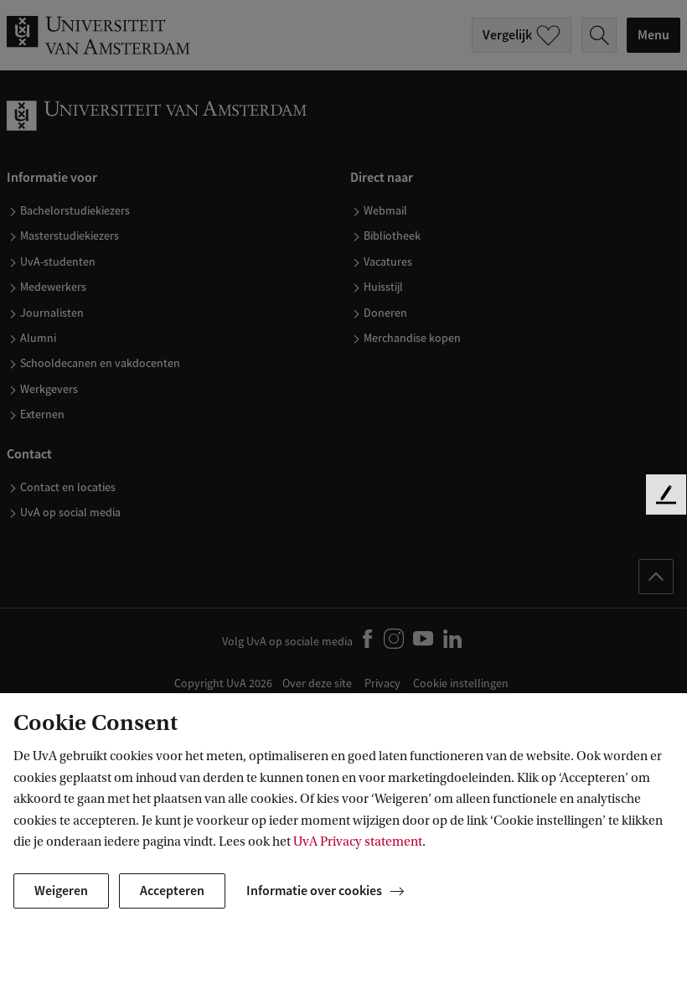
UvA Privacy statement (357, 841)
